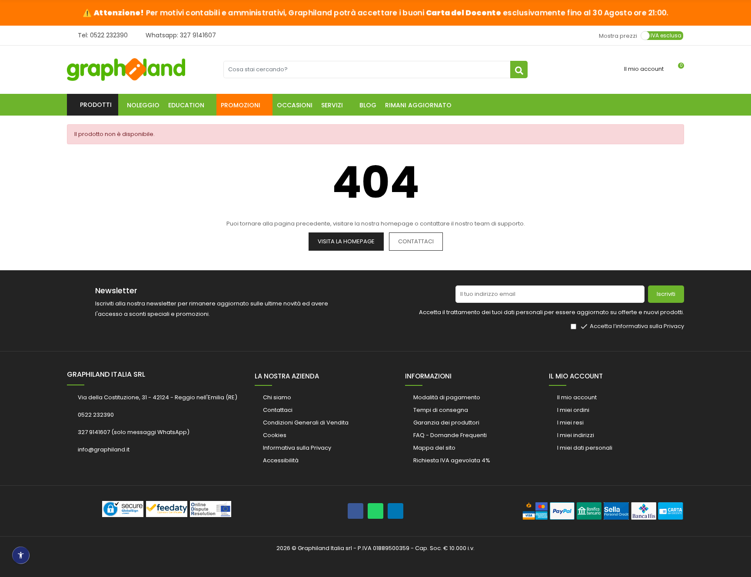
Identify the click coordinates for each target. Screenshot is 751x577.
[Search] (519, 69)
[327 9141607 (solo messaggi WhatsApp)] (375, 511)
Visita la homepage (346, 241)
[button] (190, 105)
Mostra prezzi (618, 35)
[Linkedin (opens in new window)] (395, 511)
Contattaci (416, 241)
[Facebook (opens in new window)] (355, 511)
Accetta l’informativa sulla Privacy (637, 326)
